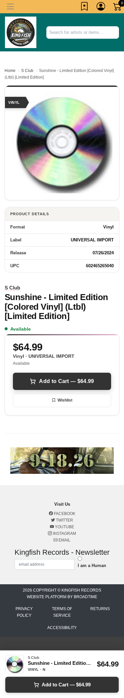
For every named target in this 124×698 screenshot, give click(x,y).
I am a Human (92, 565)
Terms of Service (62, 612)
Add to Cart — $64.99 (66, 381)
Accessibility (62, 627)
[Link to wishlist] (84, 7)
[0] (117, 8)
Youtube (64, 527)
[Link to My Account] (101, 7)
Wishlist (65, 400)
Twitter (64, 520)
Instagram (64, 533)
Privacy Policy (24, 612)
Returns (100, 608)
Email (64, 540)
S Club (27, 70)
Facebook (64, 513)
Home (10, 70)
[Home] (20, 32)
